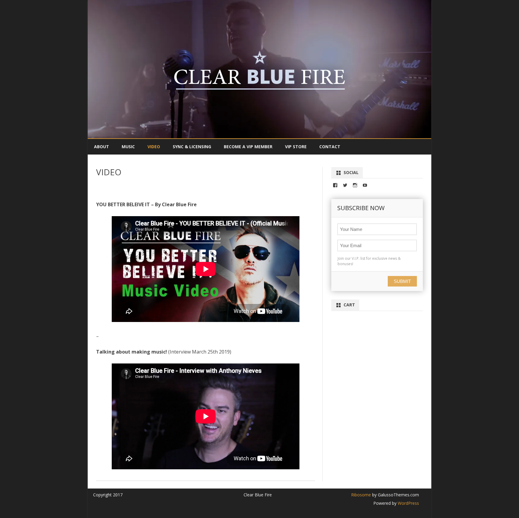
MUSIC (128, 146)
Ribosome (361, 495)
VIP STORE (296, 146)
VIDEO (153, 146)
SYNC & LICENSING (192, 146)
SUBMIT (402, 281)
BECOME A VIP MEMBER (248, 146)
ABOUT (101, 146)
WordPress (407, 503)
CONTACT (329, 146)
